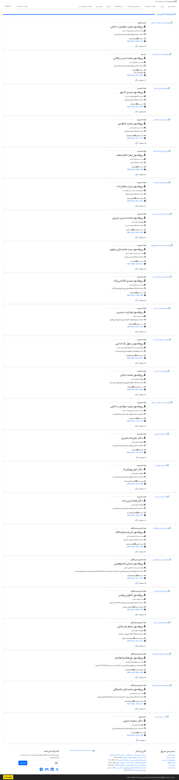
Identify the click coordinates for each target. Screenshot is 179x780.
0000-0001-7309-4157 (135, 704)
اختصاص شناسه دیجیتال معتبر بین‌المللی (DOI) (130, 765)
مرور (162, 6)
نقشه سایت (171, 767)
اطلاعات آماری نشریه (85, 6)
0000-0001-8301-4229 (135, 326)
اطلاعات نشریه (150, 6)
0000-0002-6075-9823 (135, 75)
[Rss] (41, 770)
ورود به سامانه (22, 6)
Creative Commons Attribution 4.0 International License (82, 758)
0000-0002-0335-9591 (135, 358)
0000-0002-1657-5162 (135, 578)
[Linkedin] (52, 770)
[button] (125, 777)
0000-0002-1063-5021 (135, 515)
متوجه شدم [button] (8, 777)
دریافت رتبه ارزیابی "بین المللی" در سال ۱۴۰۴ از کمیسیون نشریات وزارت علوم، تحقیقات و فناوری (127, 756)
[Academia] (57, 770)
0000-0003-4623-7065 (135, 201)
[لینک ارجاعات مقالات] (136, 46)
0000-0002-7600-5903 (135, 546)
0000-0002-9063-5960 (135, 672)
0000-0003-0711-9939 (135, 106)
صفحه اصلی (171, 6)
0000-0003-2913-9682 (135, 483)
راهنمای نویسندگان (134, 6)
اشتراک (23, 763)
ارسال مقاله (118, 6)
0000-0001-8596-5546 (135, 735)
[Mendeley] (46, 770)
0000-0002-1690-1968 (135, 169)
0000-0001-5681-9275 (135, 641)
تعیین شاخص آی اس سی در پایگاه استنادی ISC (127, 760)
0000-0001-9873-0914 (135, 389)
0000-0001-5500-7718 (135, 41)
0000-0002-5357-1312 (135, 138)
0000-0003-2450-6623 (135, 264)
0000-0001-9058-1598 (135, 609)
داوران (108, 6)
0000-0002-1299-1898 (135, 295)
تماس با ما (99, 6)
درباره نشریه (171, 757)
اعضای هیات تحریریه (168, 760)
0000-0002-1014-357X (135, 452)
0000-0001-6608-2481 (135, 232)
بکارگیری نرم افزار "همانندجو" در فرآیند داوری (131, 762)
